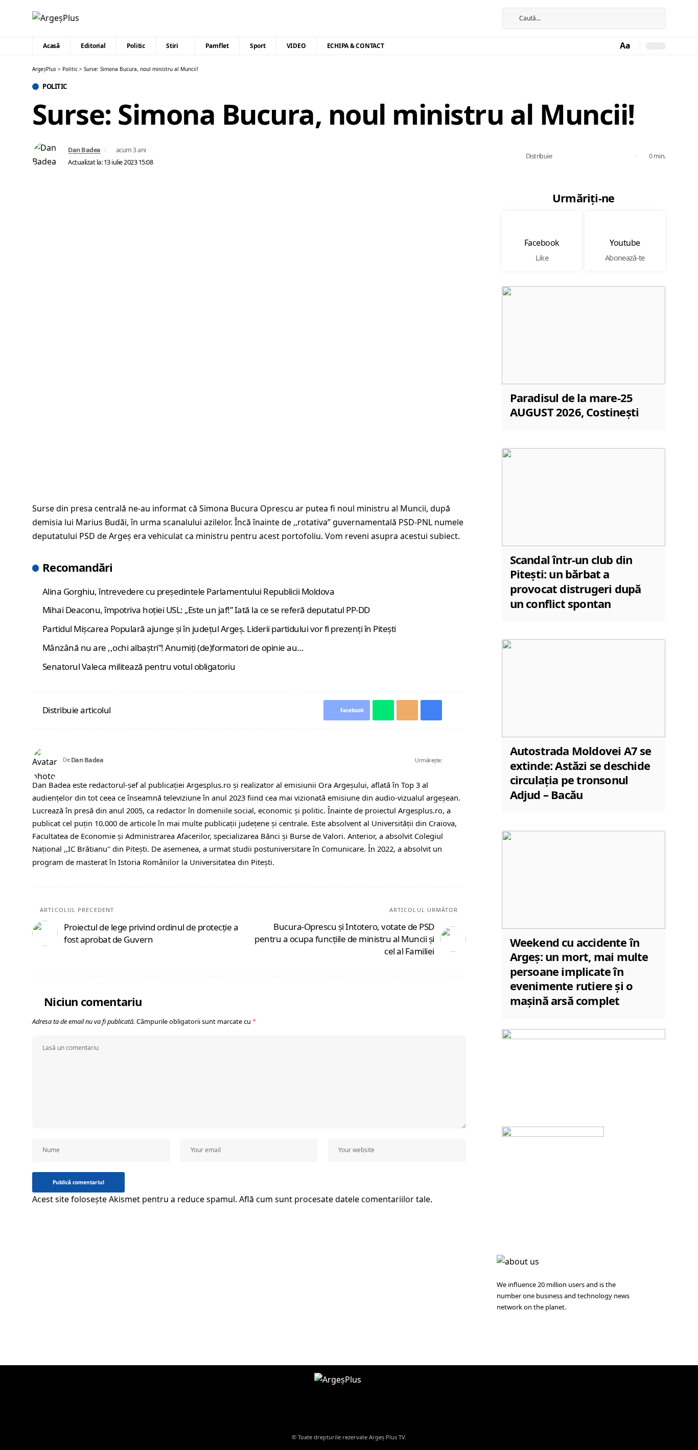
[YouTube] (486, 18)
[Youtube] (625, 241)
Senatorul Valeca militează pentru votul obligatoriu (139, 666)
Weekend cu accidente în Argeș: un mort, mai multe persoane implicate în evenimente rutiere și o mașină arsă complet (579, 971)
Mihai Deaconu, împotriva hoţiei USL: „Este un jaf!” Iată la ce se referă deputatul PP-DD (206, 610)
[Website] (450, 760)
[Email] (594, 156)
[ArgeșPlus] (55, 18)
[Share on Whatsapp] (578, 156)
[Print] (610, 156)
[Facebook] (475, 18)
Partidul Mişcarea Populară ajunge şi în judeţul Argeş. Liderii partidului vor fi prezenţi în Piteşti (219, 629)
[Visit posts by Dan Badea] (47, 156)
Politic (54, 86)
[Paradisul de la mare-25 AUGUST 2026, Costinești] (583, 335)
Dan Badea (84, 149)
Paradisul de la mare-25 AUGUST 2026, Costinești (574, 405)
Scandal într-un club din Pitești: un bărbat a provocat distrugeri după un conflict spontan (575, 581)
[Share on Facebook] (562, 156)
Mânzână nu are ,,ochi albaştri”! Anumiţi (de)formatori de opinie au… (173, 647)
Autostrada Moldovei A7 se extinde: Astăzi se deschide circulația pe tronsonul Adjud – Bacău (581, 772)
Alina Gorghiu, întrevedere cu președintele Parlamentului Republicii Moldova (188, 591)
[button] (626, 46)
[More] (626, 156)
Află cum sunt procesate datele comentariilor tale (334, 1199)
